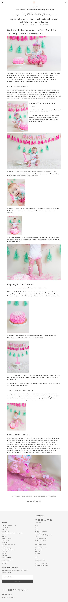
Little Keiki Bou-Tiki (7, 560)
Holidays (37, 542)
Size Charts (5, 542)
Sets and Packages (40, 544)
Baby (36, 525)
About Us (4, 551)
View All (4, 564)
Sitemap (4, 555)
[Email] (31, 501)
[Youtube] (48, 520)
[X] (34, 501)
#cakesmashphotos (39, 496)
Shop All (37, 553)
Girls (36, 527)
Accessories (38, 546)
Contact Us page (7, 548)
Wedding (37, 551)
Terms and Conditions (8, 550)
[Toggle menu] (2, 2)
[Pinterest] (40, 501)
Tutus (36, 536)
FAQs (3, 546)
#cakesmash (16, 496)
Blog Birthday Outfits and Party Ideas (12, 533)
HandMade (5, 562)
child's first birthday (16, 444)
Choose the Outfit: (15, 375)
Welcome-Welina (7, 538)
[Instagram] (42, 520)
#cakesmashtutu (51, 496)
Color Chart (5, 531)
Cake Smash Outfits (40, 538)
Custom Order (6, 527)
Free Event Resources (41, 548)
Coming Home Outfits (41, 531)
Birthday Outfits (39, 533)
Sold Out (4, 529)
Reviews (4, 553)
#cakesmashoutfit (26, 496)
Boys (36, 529)
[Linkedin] (37, 501)
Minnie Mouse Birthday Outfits (43, 535)
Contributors (5, 540)
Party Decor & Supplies (8, 544)
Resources (5, 535)
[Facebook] (28, 501)
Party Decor (38, 550)
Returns (4, 536)
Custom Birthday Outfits (9, 525)
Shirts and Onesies (40, 540)
